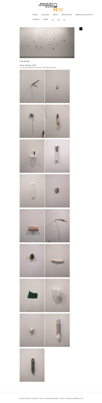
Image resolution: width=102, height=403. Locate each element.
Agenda (36, 19)
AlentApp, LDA (78, 398)
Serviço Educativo (84, 14)
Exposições (67, 14)
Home (35, 14)
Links (45, 19)
